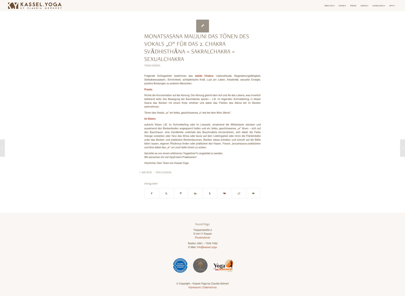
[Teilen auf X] (166, 193)
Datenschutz (210, 287)
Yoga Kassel (152, 65)
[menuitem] (329, 5)
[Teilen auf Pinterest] (181, 193)
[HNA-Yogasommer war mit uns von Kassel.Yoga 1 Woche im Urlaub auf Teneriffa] (2, 148)
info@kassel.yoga (207, 247)
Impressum (194, 287)
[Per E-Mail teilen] (253, 193)
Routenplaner (202, 237)
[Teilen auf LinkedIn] (195, 193)
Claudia (166, 172)
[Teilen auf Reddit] (239, 193)
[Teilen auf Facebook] (151, 193)
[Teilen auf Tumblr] (210, 193)
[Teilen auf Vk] (224, 193)
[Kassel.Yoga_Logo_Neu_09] (35, 5)
